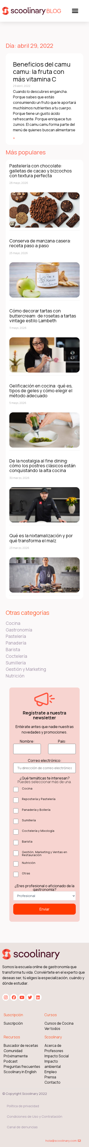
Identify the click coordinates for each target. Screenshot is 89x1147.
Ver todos (52, 1028)
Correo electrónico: (44, 760)
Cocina (13, 623)
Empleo (50, 1071)
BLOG (53, 11)
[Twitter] (29, 997)
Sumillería (16, 663)
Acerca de (52, 1045)
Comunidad (13, 1050)
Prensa (50, 1077)
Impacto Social (56, 1056)
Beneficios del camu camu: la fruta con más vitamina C (42, 71)
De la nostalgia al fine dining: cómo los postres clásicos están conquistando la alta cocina (42, 466)
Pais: (62, 741)
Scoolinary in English (20, 1071)
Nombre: (27, 741)
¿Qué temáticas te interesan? (45, 780)
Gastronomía (19, 630)
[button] (75, 11)
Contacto (52, 1082)
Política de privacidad (23, 1106)
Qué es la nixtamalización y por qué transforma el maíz (41, 537)
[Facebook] (13, 997)
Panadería (16, 643)
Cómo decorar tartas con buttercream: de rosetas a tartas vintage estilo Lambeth (42, 316)
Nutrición (15, 676)
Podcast (11, 1061)
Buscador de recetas (21, 1045)
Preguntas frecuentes (22, 1066)
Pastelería (16, 636)
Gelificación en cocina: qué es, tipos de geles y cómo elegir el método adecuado (41, 391)
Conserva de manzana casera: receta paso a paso (40, 243)
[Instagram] (5, 997)
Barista (13, 650)
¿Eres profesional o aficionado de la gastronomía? (44, 887)
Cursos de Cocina (58, 1023)
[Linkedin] (38, 997)
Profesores (53, 1050)
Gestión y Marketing (26, 669)
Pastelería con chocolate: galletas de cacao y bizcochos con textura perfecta (40, 171)
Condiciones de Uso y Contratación (34, 1116)
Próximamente (16, 1056)
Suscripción (13, 1023)
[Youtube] (21, 997)
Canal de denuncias (22, 1127)
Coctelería (16, 656)
